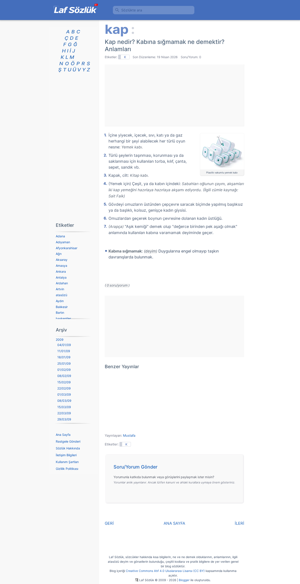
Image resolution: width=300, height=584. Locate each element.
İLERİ (239, 523)
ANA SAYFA (174, 523)
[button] (176, 468)
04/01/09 (64, 345)
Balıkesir (62, 307)
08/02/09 (64, 376)
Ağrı (58, 254)
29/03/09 (64, 419)
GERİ (109, 523)
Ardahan (62, 283)
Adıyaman (63, 242)
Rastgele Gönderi (68, 441)
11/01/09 (63, 351)
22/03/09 (64, 413)
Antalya (61, 277)
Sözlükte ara (131, 10)
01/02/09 (64, 369)
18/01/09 (63, 357)
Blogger (184, 580)
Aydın (60, 301)
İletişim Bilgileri (66, 455)
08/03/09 (64, 400)
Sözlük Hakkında (68, 448)
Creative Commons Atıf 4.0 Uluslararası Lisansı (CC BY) (165, 571)
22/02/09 (64, 388)
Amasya (61, 265)
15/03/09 (64, 407)
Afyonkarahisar (66, 248)
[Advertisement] (174, 95)
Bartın (60, 312)
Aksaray (61, 259)
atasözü (61, 295)
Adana (60, 236)
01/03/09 (64, 394)
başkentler (63, 318)
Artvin (60, 289)
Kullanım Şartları (67, 462)
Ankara (61, 271)
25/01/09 (64, 363)
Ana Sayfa (63, 434)
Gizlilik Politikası (67, 468)
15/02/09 (64, 382)
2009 (59, 339)
